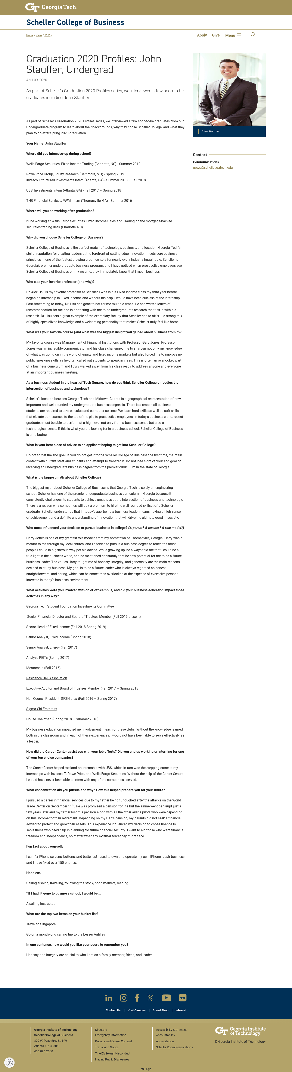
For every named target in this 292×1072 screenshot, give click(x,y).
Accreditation (165, 1041)
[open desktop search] (253, 35)
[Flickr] (183, 998)
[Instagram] (123, 998)
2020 (47, 35)
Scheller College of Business (75, 22)
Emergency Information (110, 1035)
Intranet (180, 1010)
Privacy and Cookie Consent (113, 1041)
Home (29, 35)
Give (216, 35)
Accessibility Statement (171, 1030)
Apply (202, 35)
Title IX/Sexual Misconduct (112, 1053)
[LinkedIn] (108, 999)
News (39, 35)
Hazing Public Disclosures (112, 1059)
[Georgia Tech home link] (51, 7)
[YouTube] (166, 998)
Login (147, 1069)
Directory (101, 1030)
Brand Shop (160, 1010)
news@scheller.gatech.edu (213, 167)
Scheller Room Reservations (174, 1047)
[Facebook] (137, 998)
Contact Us (113, 1010)
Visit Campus (137, 1010)
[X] (150, 999)
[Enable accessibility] (9, 1062)
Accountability (165, 1035)
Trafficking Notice (106, 1047)
